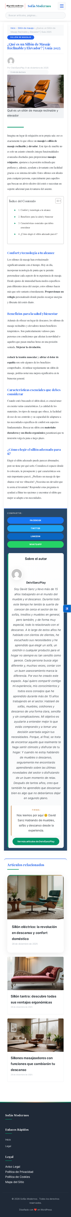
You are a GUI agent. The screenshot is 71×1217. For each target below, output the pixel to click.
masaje (41, 141)
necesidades (17, 422)
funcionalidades (51, 151)
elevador (33, 146)
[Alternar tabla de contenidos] (56, 201)
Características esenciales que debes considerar (37, 225)
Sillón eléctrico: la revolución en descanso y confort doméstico (34, 933)
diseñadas (23, 157)
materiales (12, 411)
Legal (8, 1146)
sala (53, 135)
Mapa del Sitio (14, 1182)
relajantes (12, 162)
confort (41, 422)
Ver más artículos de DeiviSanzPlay (35, 841)
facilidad (58, 167)
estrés (43, 183)
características (31, 406)
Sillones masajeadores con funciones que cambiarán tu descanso (33, 1064)
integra (38, 151)
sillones (47, 173)
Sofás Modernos (39, 6)
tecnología (29, 253)
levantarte (44, 167)
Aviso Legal (12, 1166)
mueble (55, 146)
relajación (33, 135)
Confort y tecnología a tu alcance (36, 210)
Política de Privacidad (19, 1171)
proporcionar (40, 157)
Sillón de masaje (25, 28)
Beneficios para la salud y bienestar (37, 216)
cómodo (30, 151)
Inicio (13, 28)
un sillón (51, 367)
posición (36, 162)
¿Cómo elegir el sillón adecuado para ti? (39, 234)
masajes (52, 157)
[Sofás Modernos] (15, 6)
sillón (51, 141)
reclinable (20, 146)
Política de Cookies (17, 1176)
